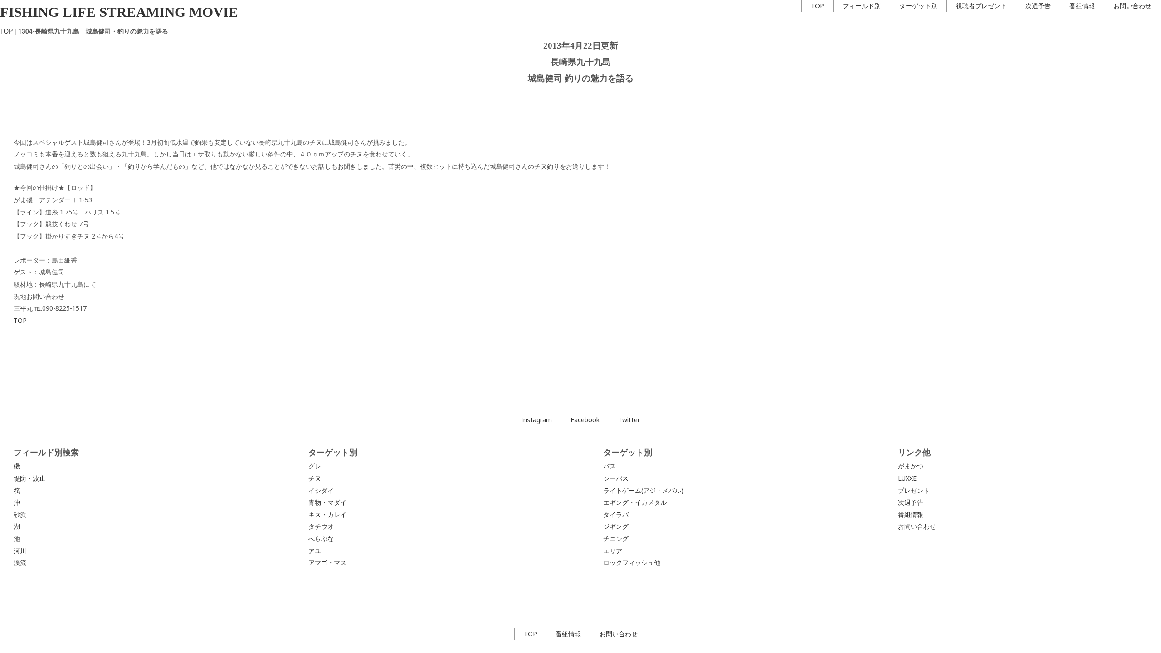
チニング (616, 538)
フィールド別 (862, 5)
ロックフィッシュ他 (631, 562)
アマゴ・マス (327, 562)
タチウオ (321, 526)
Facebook (585, 419)
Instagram (536, 419)
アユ (314, 550)
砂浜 (20, 514)
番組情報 (1082, 5)
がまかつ (910, 466)
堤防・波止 (29, 478)
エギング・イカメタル (635, 502)
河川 (20, 550)
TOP (817, 5)
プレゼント (914, 490)
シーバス (616, 478)
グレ (314, 466)
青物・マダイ (327, 502)
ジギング (616, 526)
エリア (612, 550)
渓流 (20, 562)
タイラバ (616, 514)
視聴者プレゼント (981, 5)
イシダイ (321, 490)
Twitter (629, 419)
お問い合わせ (1132, 5)
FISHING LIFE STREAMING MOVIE (119, 12)
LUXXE (907, 478)
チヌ (314, 478)
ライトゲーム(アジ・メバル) (643, 490)
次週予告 (1038, 5)
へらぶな (321, 538)
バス (609, 466)
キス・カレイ (327, 514)
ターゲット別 (918, 5)
